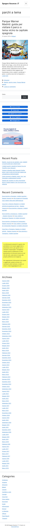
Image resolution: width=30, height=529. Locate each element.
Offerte (4, 513)
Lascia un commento (10, 86)
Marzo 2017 (5, 454)
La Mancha (5, 511)
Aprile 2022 (5, 398)
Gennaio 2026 (6, 297)
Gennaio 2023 (6, 379)
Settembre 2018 (6, 432)
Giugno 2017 (5, 451)
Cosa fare (5, 497)
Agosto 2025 (5, 309)
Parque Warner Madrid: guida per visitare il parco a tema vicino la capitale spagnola (15, 27)
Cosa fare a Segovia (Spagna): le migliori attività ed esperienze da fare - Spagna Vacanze (13, 206)
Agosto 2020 (5, 417)
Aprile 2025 (5, 319)
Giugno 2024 (5, 343)
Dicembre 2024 (6, 329)
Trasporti (4, 518)
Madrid (6, 82)
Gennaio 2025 (6, 326)
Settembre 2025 (6, 307)
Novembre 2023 (6, 360)
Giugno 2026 (5, 285)
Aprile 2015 (5, 466)
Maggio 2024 (5, 345)
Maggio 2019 (5, 425)
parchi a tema (12, 82)
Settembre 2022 (6, 389)
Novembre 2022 (6, 384)
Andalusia (5, 480)
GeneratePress (15, 526)
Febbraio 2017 (6, 456)
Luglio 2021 (5, 408)
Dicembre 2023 (6, 357)
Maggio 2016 (5, 463)
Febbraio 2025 (6, 324)
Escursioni (5, 501)
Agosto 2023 (5, 365)
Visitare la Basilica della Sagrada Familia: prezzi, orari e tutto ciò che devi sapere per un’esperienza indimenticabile (14, 172)
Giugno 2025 (5, 314)
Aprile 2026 (5, 290)
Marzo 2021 (5, 410)
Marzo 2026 (5, 293)
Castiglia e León (6, 492)
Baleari (4, 487)
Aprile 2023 (5, 372)
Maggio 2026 (5, 288)
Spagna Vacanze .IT (10, 3)
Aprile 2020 (5, 420)
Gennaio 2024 (6, 355)
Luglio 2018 (5, 434)
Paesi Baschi (5, 516)
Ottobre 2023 (6, 362)
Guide (3, 504)
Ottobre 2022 (6, 386)
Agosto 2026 (5, 281)
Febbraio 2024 (6, 353)
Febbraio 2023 (6, 377)
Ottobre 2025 (6, 305)
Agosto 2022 (5, 391)
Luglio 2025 (5, 312)
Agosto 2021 (5, 405)
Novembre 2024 (6, 331)
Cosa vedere (5, 499)
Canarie (4, 489)
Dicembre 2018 (6, 430)
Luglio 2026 (5, 283)
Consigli (4, 494)
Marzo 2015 (5, 468)
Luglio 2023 (5, 367)
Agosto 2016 (5, 458)
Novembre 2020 (6, 413)
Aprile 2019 (5, 427)
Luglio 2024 (5, 341)
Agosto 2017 (5, 446)
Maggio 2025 (5, 317)
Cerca (3, 94)
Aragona (4, 482)
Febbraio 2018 (6, 444)
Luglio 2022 (5, 393)
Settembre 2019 (6, 422)
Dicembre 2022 (6, 381)
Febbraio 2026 (6, 295)
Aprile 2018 (5, 439)
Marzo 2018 (5, 442)
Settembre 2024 (6, 336)
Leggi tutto (5, 76)
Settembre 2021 (6, 403)
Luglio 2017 (5, 449)
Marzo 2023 (5, 374)
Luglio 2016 (5, 461)
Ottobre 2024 (6, 333)
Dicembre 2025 (6, 300)
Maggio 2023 (5, 369)
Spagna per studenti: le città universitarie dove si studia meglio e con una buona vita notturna (14, 182)
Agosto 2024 (5, 338)
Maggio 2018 (5, 437)
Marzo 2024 (5, 350)
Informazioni (5, 506)
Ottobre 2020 (6, 415)
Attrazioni (6, 80)
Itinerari (4, 509)
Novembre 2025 (6, 302)
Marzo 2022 (5, 401)
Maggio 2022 (5, 396)
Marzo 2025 (5, 321)
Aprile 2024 (5, 348)
